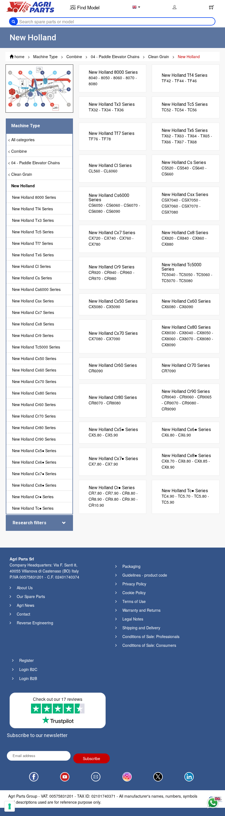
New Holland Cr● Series (33, 496)
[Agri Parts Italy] (30, 6)
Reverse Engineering (35, 622)
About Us (25, 587)
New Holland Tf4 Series (32, 208)
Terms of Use (134, 601)
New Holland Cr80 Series (34, 427)
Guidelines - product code (144, 575)
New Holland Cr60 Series (34, 404)
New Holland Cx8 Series (33, 324)
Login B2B (28, 678)
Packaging (131, 566)
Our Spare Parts (31, 596)
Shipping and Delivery (141, 627)
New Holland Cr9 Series (33, 335)
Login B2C (28, 669)
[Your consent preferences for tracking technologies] (9, 806)
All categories (23, 139)
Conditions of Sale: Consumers (149, 645)
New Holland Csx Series (33, 301)
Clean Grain (21, 174)
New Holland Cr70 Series (34, 416)
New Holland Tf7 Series (32, 243)
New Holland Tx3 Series (33, 220)
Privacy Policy (134, 583)
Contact (23, 614)
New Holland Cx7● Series (34, 473)
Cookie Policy (134, 592)
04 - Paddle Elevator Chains (35, 162)
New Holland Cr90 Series (34, 439)
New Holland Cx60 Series (34, 370)
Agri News (25, 605)
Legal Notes (132, 619)
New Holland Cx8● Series (34, 485)
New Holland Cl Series (31, 266)
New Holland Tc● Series (33, 508)
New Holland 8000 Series (34, 197)
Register (26, 660)
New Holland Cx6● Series (34, 462)
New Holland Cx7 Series (33, 312)
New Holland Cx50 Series (34, 358)
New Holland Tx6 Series (33, 254)
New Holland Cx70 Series (34, 381)
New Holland (23, 185)
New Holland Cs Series (32, 277)
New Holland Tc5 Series (33, 231)
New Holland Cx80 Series (34, 393)
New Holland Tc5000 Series (36, 347)
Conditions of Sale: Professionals (150, 636)
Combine (19, 151)
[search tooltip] (13, 21)
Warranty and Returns (141, 610)
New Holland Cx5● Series (34, 450)
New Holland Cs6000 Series (36, 289)
